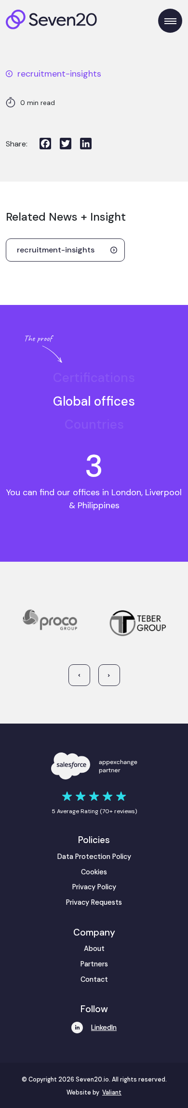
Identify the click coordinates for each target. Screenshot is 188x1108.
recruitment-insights (59, 73)
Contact (94, 979)
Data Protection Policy (94, 856)
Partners (94, 964)
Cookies (94, 872)
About (94, 948)
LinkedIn (104, 1027)
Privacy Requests (94, 902)
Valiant (111, 1092)
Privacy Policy (94, 887)
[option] (94, 378)
